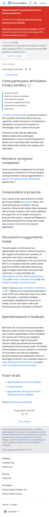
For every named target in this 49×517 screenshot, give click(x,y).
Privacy (14, 505)
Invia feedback (11, 75)
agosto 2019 (8, 179)
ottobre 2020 (34, 179)
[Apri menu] (4, 3)
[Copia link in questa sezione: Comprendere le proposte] (43, 192)
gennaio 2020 (21, 179)
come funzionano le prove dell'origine (19, 365)
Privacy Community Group (23, 279)
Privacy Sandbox (8, 64)
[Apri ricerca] (30, 3)
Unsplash (27, 402)
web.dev (28, 202)
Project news (7, 467)
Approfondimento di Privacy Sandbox (24, 382)
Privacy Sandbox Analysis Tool (14, 490)
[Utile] (26, 69)
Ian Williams (14, 402)
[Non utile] (30, 69)
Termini (5, 505)
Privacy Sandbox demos (12, 494)
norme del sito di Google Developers (31, 440)
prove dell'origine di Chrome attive (17, 362)
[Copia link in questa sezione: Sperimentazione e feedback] (4, 321)
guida (8, 224)
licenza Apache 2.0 (25, 437)
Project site (6, 478)
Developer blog (8, 463)
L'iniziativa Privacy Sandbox (15, 115)
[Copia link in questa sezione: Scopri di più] (23, 375)
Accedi (43, 3)
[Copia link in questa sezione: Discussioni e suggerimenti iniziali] (13, 241)
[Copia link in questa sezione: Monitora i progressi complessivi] (22, 163)
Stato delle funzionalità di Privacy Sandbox (19, 29)
